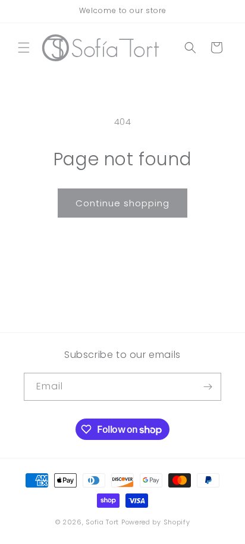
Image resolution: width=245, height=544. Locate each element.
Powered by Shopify (155, 522)
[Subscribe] (207, 387)
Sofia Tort (102, 522)
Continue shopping (122, 203)
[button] (24, 47)
